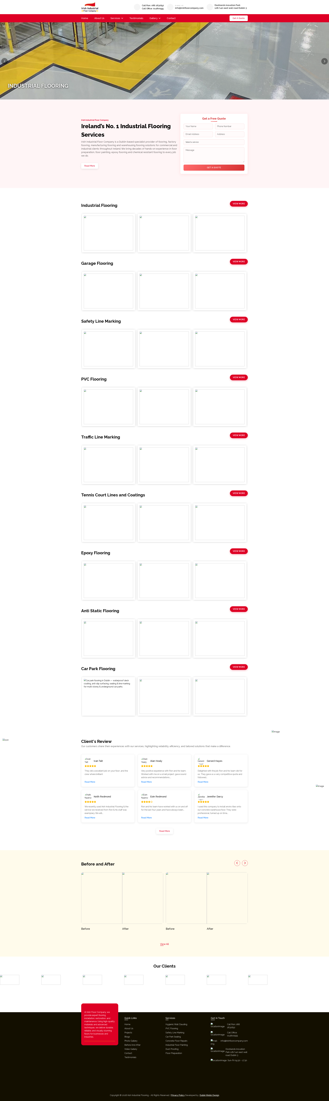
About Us (99, 18)
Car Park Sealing (173, 1036)
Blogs (127, 1036)
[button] (324, 61)
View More (239, 203)
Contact (171, 18)
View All (164, 944)
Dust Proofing (172, 1049)
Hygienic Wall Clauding (176, 1024)
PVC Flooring (172, 1028)
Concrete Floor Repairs (176, 1041)
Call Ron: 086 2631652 (153, 5)
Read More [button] (90, 782)
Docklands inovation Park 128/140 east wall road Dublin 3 (231, 6)
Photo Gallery (130, 1041)
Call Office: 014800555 (153, 8)
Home (84, 18)
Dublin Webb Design (209, 1095)
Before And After (132, 1045)
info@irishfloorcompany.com (189, 8)
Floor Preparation (174, 1053)
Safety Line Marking (175, 1032)
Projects (128, 1032)
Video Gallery (130, 1049)
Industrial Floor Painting (177, 1045)
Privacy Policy (178, 1095)
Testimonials (136, 18)
